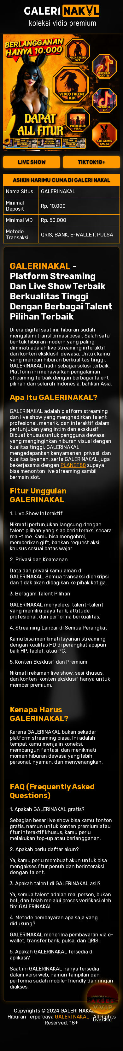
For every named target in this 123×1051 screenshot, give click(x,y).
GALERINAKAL (40, 266)
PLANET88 (73, 465)
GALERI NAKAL (72, 1017)
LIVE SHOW (31, 162)
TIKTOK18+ (92, 162)
